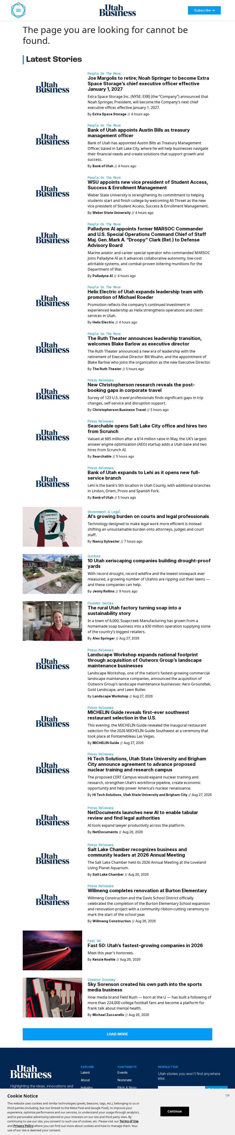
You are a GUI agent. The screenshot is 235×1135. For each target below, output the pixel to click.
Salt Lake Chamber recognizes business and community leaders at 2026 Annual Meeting (137, 852)
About (85, 1080)
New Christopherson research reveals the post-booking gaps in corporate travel (141, 387)
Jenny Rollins (103, 591)
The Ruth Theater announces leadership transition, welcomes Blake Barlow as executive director (144, 341)
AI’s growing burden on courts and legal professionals (148, 516)
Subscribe (202, 10)
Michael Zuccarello (108, 1015)
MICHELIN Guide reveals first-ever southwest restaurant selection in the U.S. (138, 715)
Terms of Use (129, 1121)
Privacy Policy (23, 1126)
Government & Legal (104, 512)
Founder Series (100, 603)
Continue (175, 1111)
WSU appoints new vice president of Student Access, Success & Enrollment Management (148, 184)
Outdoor (94, 556)
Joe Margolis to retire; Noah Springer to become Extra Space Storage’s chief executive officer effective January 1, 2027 (148, 83)
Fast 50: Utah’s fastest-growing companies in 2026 (145, 945)
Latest (85, 1072)
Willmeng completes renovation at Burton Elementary (147, 890)
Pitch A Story (127, 1088)
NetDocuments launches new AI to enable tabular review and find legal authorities (143, 815)
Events (123, 1072)
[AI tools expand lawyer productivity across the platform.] (52, 819)
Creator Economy (101, 980)
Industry (87, 1088)
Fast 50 (94, 941)
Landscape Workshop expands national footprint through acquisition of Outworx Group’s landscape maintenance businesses (145, 660)
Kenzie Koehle (103, 959)
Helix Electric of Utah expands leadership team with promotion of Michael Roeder (145, 294)
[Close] (228, 1096)
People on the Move (104, 73)
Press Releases (100, 380)
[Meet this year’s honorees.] (52, 950)
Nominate (125, 1080)
